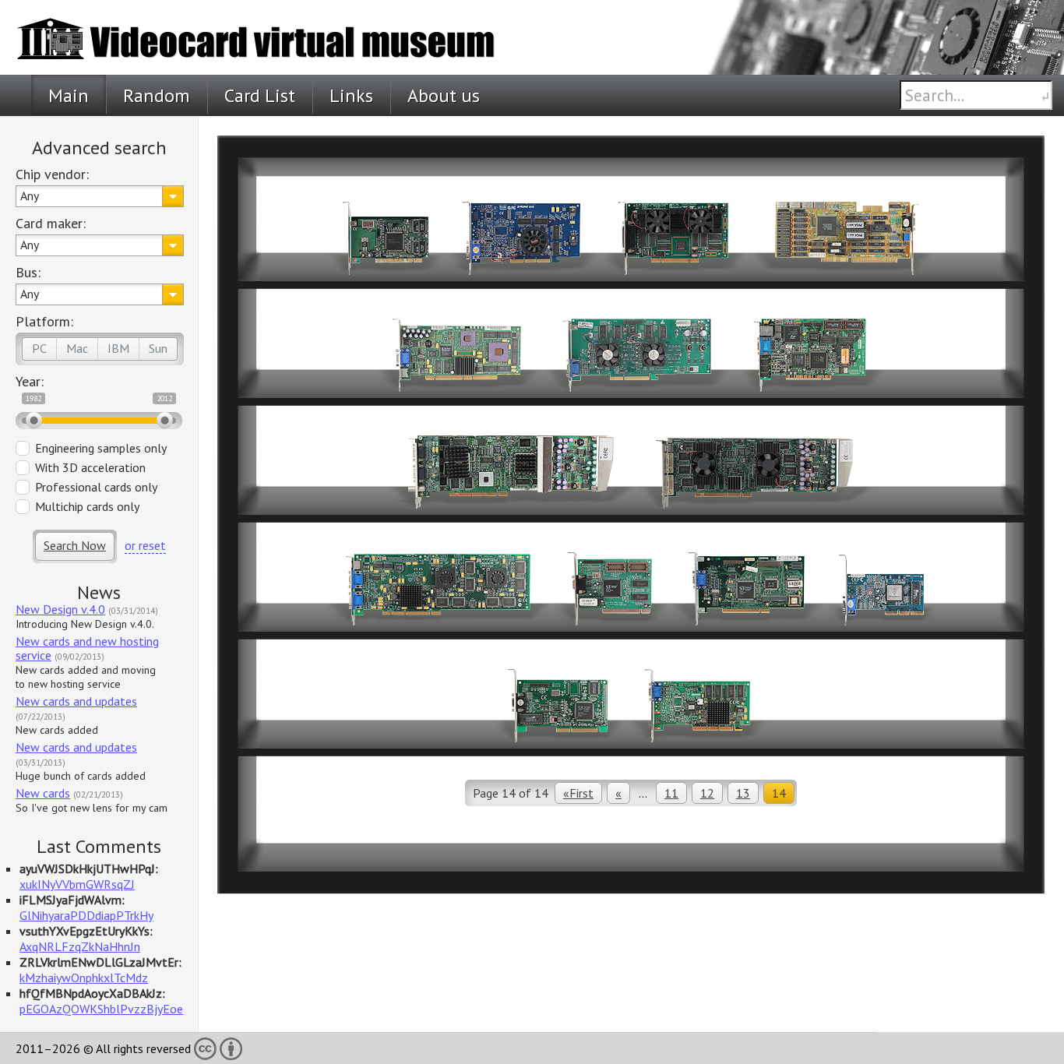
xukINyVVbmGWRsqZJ (77, 884)
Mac (77, 348)
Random (156, 95)
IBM (118, 348)
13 (743, 793)
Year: (30, 381)
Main (68, 95)
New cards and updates (76, 701)
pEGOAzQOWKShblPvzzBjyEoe (101, 1008)
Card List (259, 95)
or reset (145, 545)
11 (671, 793)
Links (351, 95)
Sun (158, 348)
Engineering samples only (101, 448)
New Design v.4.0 (60, 609)
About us (443, 95)
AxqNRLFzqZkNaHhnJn (79, 946)
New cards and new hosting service (87, 648)
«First (578, 793)
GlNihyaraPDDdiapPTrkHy (86, 915)
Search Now (75, 545)
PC (39, 348)
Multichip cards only (87, 506)
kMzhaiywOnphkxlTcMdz (83, 977)
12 (707, 793)
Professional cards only (96, 487)
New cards (43, 793)
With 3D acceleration (90, 467)
